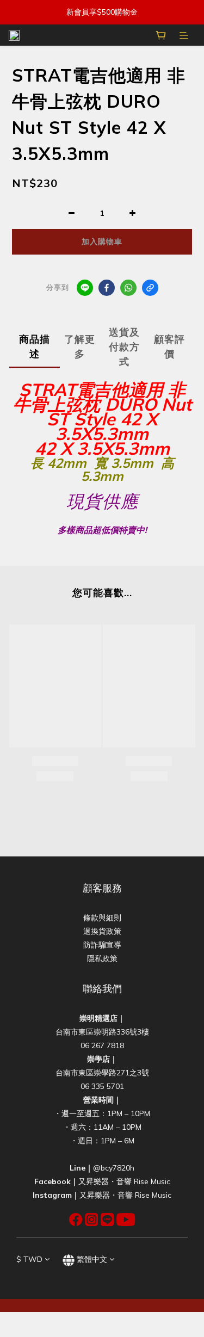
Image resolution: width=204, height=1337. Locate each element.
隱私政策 (102, 958)
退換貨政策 (102, 931)
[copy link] (150, 288)
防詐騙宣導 (102, 945)
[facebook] (106, 288)
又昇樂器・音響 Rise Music (124, 1181)
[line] (85, 288)
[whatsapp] (128, 288)
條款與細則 (102, 918)
